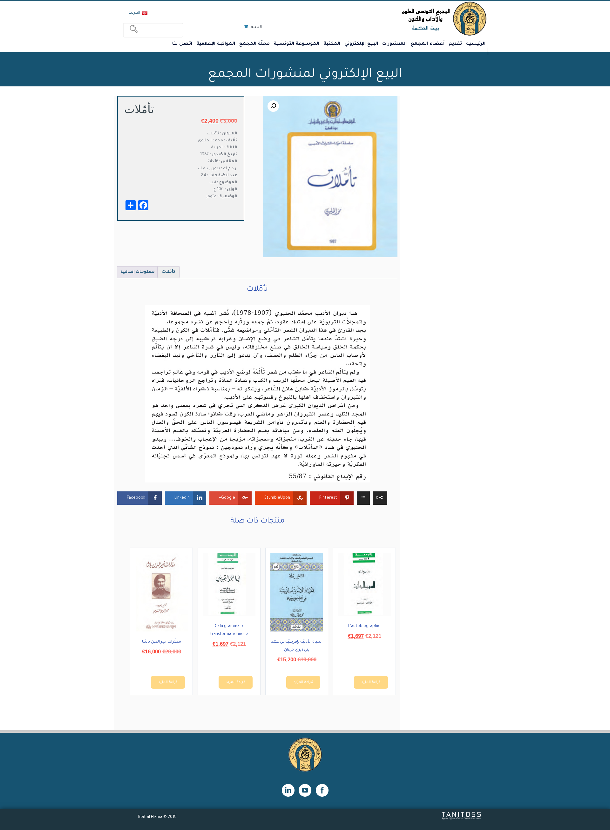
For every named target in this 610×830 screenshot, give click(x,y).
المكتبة (331, 44)
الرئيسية (475, 44)
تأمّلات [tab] (168, 272)
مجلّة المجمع (254, 44)
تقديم (455, 44)
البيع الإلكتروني (361, 44)
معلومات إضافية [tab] (137, 272)
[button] (273, 106)
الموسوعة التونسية (296, 44)
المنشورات (394, 44)
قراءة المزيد (371, 682)
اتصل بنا (182, 44)
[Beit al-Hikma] (421, 18)
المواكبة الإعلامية (215, 44)
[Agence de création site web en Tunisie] (461, 819)
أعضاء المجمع (427, 44)
